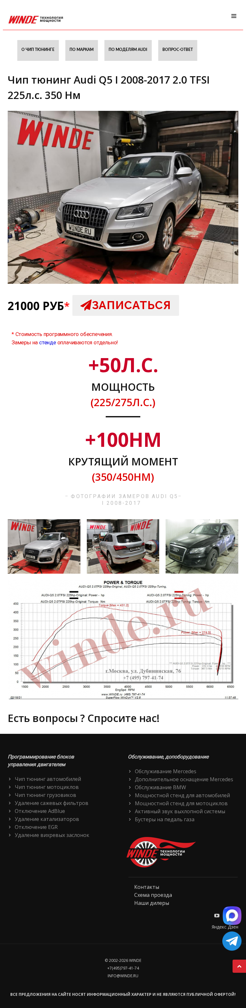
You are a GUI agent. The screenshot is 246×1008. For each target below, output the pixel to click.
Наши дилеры (151, 902)
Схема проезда (153, 894)
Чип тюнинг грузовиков (45, 795)
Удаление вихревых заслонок (52, 835)
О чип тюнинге (37, 50)
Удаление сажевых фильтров (51, 803)
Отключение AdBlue (40, 811)
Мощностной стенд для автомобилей (182, 795)
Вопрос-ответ (177, 50)
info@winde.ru (123, 976)
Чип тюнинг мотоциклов (47, 787)
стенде (47, 342)
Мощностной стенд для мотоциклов (181, 803)
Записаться (131, 305)
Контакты (146, 886)
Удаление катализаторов (47, 819)
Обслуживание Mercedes (165, 771)
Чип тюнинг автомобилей (48, 779)
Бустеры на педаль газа (164, 819)
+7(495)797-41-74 (123, 968)
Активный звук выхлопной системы (180, 811)
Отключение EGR (36, 827)
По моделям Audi (128, 50)
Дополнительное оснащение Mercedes (184, 779)
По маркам (82, 50)
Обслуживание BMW (160, 787)
